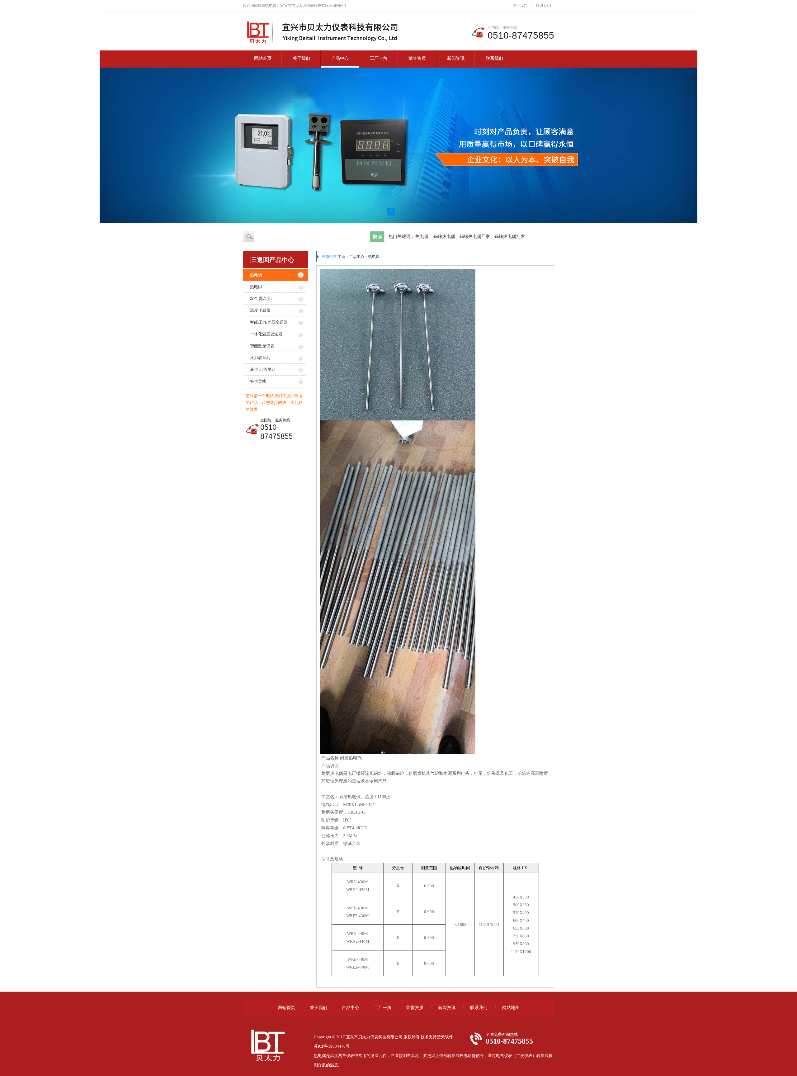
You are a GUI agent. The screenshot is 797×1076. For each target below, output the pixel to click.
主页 (341, 256)
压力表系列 (260, 357)
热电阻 (256, 286)
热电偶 (421, 236)
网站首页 (262, 58)
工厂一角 (378, 58)
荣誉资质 (417, 58)
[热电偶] (326, 44)
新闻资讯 (456, 58)
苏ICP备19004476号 (332, 1046)
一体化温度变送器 (266, 334)
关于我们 (519, 5)
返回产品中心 (275, 259)
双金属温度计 (262, 298)
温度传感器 (260, 310)
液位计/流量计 (263, 369)
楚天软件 (445, 1037)
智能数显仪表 (262, 346)
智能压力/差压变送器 (269, 322)
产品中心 (340, 58)
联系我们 (543, 5)
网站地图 (511, 1007)
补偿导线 (258, 381)
